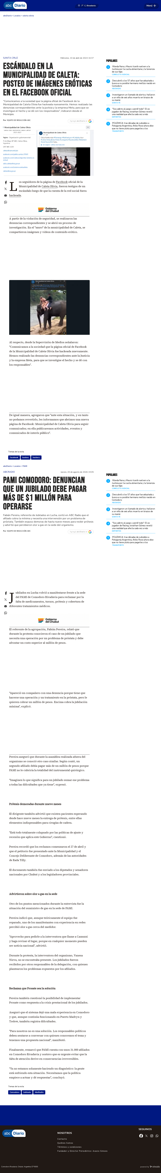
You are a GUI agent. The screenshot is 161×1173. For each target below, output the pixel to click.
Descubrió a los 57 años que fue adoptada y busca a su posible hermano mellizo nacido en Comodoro (133, 83)
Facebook (62, 182)
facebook (14, 457)
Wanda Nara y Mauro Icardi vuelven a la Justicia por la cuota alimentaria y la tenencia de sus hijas (133, 69)
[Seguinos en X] (146, 1135)
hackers (36, 457)
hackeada (15, 195)
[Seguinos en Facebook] (141, 1135)
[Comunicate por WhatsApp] (156, 1135)
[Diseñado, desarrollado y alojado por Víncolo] (155, 1167)
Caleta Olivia (49, 186)
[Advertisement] (80, 36)
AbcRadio (39, 1092)
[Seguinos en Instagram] (151, 1135)
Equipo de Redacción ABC (19, 120)
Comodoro (14, 1092)
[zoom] (48, 150)
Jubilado (27, 1092)
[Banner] (49, 215)
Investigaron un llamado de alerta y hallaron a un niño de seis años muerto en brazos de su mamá (133, 97)
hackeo (25, 457)
